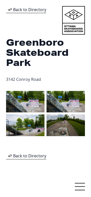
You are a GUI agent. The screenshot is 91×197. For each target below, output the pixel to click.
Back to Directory (29, 9)
